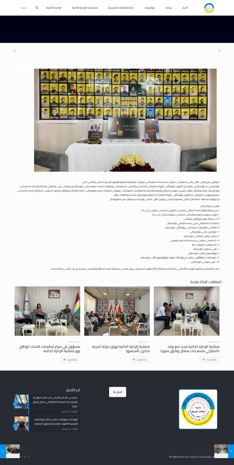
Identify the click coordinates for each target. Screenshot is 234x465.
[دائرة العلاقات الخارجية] (209, 7)
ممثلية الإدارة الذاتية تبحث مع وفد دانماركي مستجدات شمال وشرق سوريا (190, 348)
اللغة (23, 8)
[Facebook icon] (29, 456)
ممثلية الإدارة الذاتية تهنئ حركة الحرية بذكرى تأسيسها (120, 348)
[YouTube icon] (21, 456)
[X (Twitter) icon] (25, 456)
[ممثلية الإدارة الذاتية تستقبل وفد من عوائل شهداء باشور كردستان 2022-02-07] (3, 451)
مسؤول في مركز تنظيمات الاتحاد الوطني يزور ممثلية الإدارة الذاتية (49, 348)
